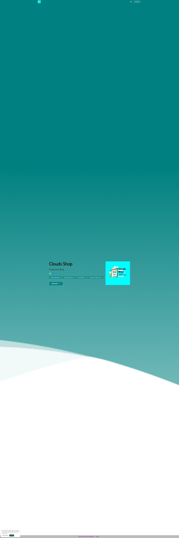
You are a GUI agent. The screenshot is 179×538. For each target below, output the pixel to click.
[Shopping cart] (131, 1)
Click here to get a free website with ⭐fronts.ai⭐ (89, 536)
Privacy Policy (5, 533)
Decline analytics (5, 535)
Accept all (11, 535)
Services (137, 1)
